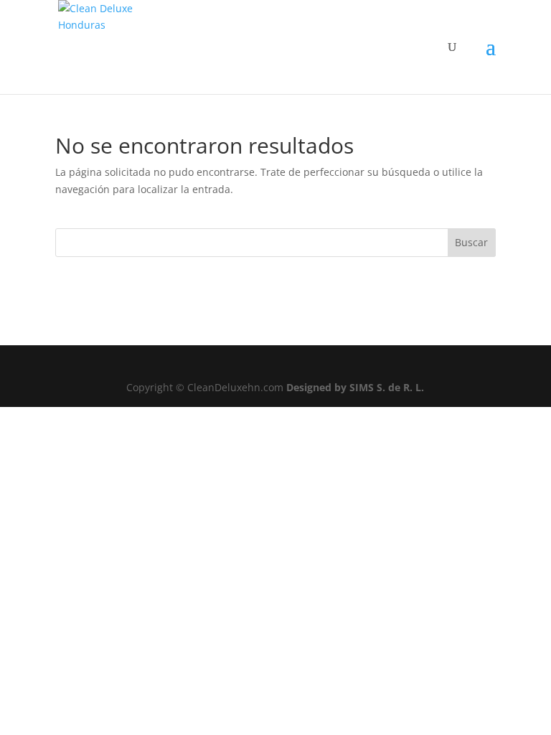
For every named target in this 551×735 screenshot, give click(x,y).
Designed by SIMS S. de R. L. (355, 387)
